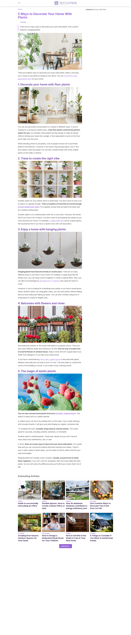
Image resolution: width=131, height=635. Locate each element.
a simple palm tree (56, 221)
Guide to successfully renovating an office (28, 504)
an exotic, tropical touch (65, 413)
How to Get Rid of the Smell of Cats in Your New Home (76, 538)
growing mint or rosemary (50, 281)
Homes (20, 9)
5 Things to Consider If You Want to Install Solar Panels (101, 538)
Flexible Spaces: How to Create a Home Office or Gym (53, 505)
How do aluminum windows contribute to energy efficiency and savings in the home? (76, 506)
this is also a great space (50, 359)
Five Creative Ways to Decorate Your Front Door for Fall (100, 505)
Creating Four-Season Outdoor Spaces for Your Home (28, 538)
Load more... (65, 546)
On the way (46, 533)
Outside (93, 533)
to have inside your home (28, 207)
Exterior (93, 501)
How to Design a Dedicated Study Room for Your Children (53, 538)
